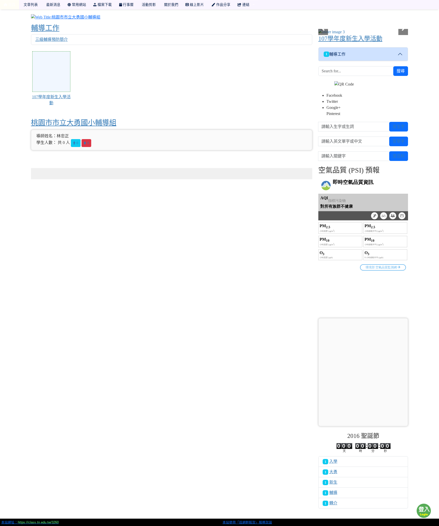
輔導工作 (45, 28)
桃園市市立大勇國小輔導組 (73, 123)
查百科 (399, 156)
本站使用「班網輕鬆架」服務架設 (247, 522)
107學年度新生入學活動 (350, 38)
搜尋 (401, 71)
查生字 (399, 126)
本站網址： (30, 522)
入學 (333, 461)
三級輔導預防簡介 (51, 39)
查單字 (399, 141)
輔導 (333, 492)
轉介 (333, 503)
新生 (333, 482)
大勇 (333, 472)
